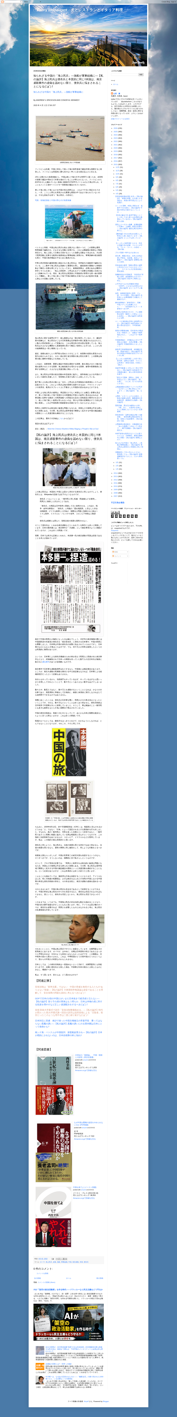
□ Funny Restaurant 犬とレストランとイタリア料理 (78, 10)
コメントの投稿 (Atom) (46, 1282)
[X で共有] (61, 1259)
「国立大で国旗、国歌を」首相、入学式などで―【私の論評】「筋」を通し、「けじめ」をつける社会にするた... (128, 380)
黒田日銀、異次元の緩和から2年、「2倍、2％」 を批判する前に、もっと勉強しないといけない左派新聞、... (129, 408)
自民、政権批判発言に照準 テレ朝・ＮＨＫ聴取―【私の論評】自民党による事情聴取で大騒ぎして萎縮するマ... (128, 296)
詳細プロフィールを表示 (120, 119)
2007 (116, 496)
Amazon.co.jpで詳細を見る (86, 1070)
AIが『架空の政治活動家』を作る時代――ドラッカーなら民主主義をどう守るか (68, 1289)
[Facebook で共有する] (64, 1259)
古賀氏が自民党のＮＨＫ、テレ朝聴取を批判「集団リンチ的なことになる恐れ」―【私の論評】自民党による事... (128, 315)
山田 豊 (116, 94)
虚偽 (54, 1262)
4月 (117, 194)
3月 (117, 462)
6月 (117, 187)
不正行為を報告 (118, 502)
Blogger (106, 1401)
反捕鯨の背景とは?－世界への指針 (59, 1364)
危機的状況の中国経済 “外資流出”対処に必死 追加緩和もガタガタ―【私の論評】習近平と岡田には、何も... (129, 277)
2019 (116, 151)
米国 (81, 1262)
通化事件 (45, 662)
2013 (116, 476)
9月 (117, 177)
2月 (117, 466)
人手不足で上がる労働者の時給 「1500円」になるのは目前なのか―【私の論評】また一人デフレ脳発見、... (129, 287)
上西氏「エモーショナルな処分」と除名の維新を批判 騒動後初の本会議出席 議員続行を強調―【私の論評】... (128, 399)
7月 (117, 184)
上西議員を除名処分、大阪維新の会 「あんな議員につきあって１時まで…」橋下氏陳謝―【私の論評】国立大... (129, 427)
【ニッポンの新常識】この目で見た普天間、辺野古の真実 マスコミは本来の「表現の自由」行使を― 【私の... (128, 362)
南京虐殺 (75, 1262)
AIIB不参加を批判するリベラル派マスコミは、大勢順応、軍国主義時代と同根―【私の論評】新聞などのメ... (128, 437)
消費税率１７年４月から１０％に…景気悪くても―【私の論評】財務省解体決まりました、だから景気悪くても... (128, 455)
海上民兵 (49, 1262)
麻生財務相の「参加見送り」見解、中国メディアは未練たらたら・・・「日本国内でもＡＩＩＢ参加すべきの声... (128, 306)
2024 (116, 135)
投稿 (116, 552)
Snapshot (114, 530)
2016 (116, 161)
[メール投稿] (52, 1259)
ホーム (68, 1278)
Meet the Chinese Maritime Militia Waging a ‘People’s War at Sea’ (73, 429)
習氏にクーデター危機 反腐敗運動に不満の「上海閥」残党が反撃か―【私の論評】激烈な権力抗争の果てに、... (128, 228)
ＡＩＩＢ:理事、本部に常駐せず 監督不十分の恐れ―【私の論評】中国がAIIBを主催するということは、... (129, 209)
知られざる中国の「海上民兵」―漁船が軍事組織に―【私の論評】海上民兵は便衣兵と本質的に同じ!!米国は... (129, 446)
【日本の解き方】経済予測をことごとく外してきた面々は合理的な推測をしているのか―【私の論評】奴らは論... (128, 218)
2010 (116, 486)
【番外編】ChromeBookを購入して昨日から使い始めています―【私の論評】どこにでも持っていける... (128, 237)
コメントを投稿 (42, 1273)
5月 (117, 190)
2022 (116, 141)
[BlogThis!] (59, 1259)
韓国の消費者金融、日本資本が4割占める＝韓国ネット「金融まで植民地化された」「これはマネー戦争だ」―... (129, 334)
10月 (118, 174)
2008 (116, 493)
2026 (116, 128)
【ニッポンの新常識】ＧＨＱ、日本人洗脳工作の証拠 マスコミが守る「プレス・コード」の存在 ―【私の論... (128, 246)
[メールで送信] (57, 1259)
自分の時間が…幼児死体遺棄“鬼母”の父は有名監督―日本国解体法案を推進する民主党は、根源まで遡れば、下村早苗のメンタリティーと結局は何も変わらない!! (74, 1349)
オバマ (42, 1262)
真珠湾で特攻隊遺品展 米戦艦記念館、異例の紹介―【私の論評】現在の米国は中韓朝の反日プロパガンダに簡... (128, 352)
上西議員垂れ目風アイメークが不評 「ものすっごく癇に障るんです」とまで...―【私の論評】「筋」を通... (129, 390)
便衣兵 (86, 1262)
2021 (116, 145)
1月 (117, 469)
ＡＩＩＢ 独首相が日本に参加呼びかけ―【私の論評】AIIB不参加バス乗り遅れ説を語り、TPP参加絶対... (129, 324)
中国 (70, 1262)
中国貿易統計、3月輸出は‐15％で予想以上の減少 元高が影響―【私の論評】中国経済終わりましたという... (128, 343)
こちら (61, 418)
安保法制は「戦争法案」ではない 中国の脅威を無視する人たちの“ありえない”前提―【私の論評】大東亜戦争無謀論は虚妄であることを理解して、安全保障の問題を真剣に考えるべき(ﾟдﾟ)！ (69, 990)
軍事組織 (64, 1262)
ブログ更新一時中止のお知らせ (127, 253)
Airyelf (86, 1401)
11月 (118, 171)
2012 (116, 480)
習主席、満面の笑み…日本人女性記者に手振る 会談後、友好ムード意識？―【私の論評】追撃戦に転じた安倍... (128, 259)
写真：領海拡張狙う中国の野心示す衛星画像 (53, 200)
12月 (118, 167)
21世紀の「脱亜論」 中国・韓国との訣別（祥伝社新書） (88, 1056)
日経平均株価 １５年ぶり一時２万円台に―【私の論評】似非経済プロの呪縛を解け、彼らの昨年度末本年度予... (129, 371)
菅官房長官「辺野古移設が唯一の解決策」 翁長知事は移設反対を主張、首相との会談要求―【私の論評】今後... (128, 418)
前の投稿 (99, 1278)
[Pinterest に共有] (66, 1259)
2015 (116, 164)
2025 (116, 132)
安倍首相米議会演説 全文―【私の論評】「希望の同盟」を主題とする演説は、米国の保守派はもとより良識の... (129, 199)
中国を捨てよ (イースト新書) (84, 1187)
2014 (116, 473)
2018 (116, 155)
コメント (117, 556)
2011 (116, 483)
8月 (117, 180)
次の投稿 (37, 1278)
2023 (116, 138)
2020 (116, 148)
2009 (116, 489)
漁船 (58, 1262)
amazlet (85, 1060)
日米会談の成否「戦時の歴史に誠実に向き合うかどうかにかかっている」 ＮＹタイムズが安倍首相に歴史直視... (128, 268)
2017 (116, 158)
